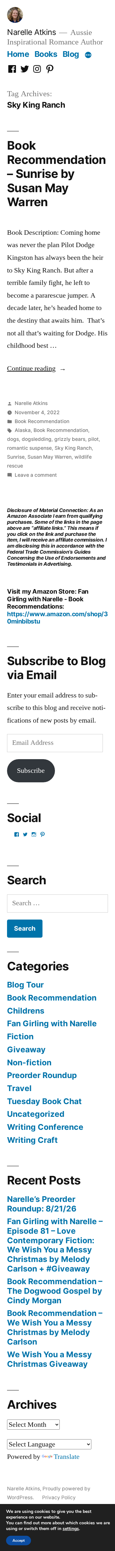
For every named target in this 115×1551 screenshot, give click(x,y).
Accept (18, 1540)
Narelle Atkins (31, 32)
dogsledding (36, 439)
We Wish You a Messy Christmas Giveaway (49, 1359)
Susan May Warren (49, 457)
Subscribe (31, 770)
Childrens (25, 1010)
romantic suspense (29, 448)
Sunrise (16, 457)
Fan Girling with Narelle (52, 1023)
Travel (19, 1088)
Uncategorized (36, 1114)
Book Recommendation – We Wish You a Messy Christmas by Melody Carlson (54, 1327)
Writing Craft (32, 1140)
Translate (67, 1456)
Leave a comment (36, 475)
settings (71, 1529)
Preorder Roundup (42, 1075)
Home (18, 54)
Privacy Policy (59, 1497)
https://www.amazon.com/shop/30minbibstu (57, 617)
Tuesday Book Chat (44, 1101)
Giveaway (26, 1049)
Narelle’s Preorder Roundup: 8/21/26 (41, 1203)
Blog (71, 54)
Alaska (23, 430)
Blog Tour (25, 984)
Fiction (20, 1036)
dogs (13, 439)
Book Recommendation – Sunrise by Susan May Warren (56, 173)
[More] (88, 55)
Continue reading (36, 368)
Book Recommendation (42, 421)
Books (45, 54)
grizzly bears (69, 439)
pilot (93, 439)
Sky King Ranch (73, 448)
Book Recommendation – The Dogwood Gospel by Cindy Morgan (54, 1291)
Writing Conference (45, 1127)
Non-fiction (29, 1062)
